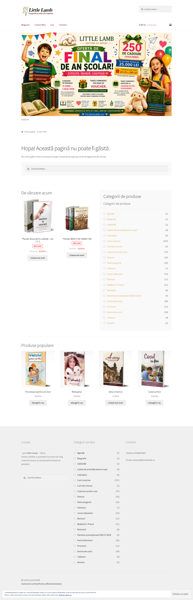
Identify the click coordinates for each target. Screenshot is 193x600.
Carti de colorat (114, 246)
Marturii (111, 279)
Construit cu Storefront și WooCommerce (41, 583)
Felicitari (111, 268)
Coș (52, 24)
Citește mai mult (37, 258)
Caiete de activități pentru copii (122, 230)
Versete (110, 323)
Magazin (25, 24)
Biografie (111, 219)
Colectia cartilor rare (117, 252)
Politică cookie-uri (65, 595)
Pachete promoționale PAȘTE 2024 (124, 295)
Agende (110, 213)
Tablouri (111, 317)
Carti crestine (113, 241)
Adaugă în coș (38, 403)
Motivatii (111, 290)
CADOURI (111, 224)
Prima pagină (29, 131)
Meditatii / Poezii (115, 284)
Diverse (110, 257)
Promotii (111, 306)
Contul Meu (39, 24)
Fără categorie (114, 262)
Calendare (112, 235)
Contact (63, 24)
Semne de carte (114, 312)
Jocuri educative (115, 273)
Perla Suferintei (114, 301)
